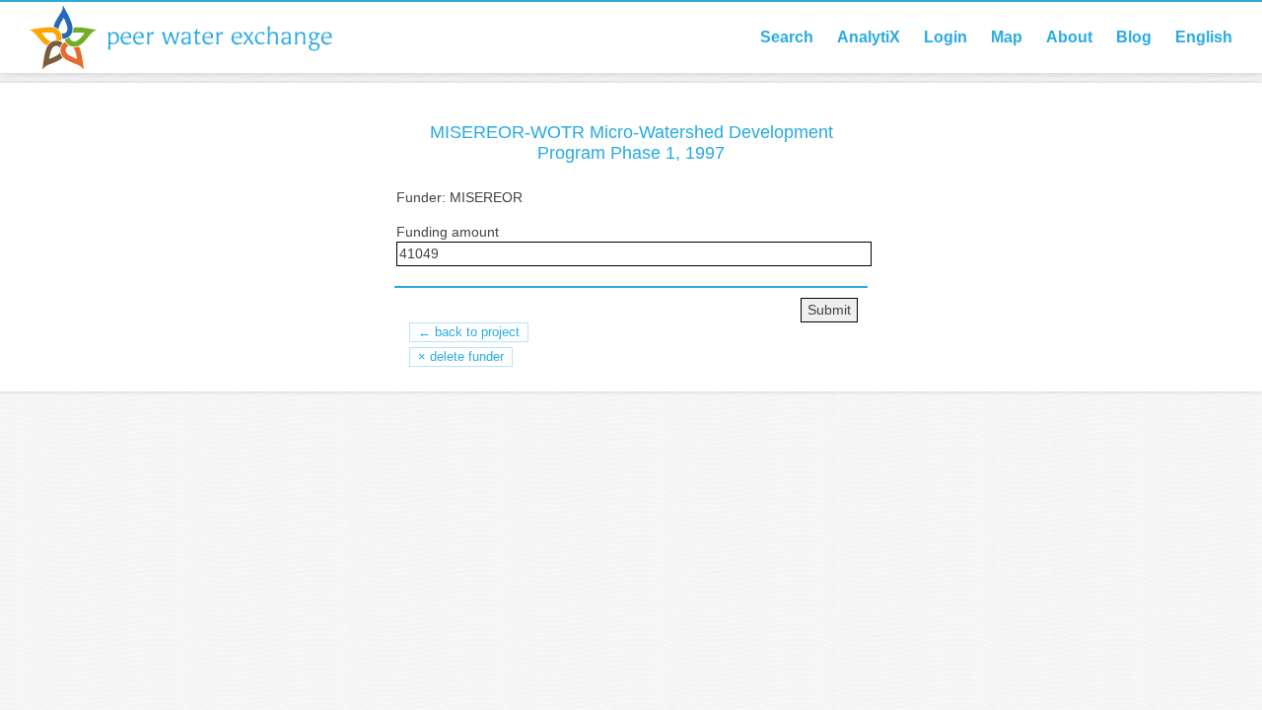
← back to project (469, 331)
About (1069, 37)
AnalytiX (868, 37)
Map (1006, 37)
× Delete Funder (461, 356)
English (1203, 37)
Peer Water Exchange (197, 37)
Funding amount (447, 232)
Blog (1134, 37)
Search (786, 37)
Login (945, 37)
